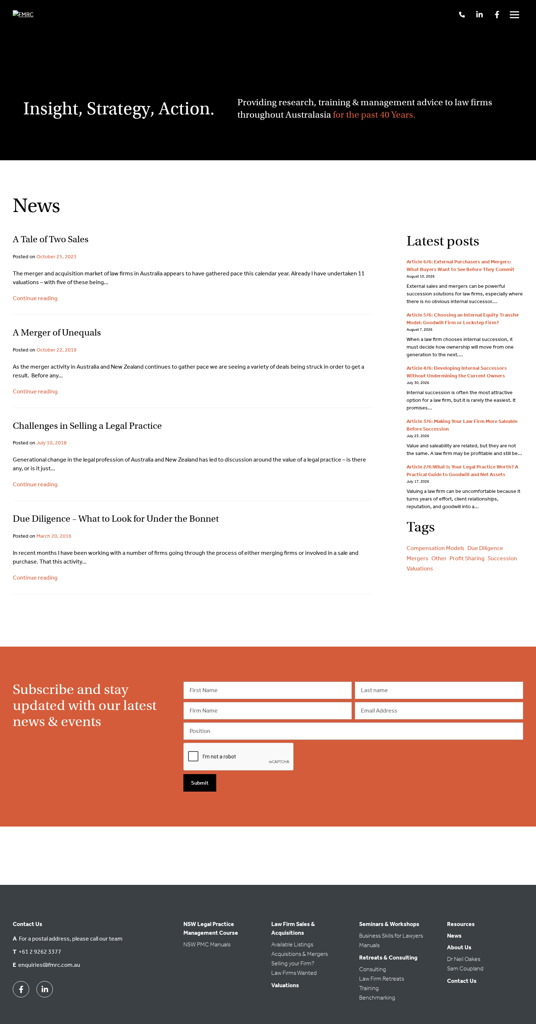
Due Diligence (485, 548)
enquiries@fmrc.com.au (49, 964)
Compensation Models (436, 548)
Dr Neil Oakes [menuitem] (463, 959)
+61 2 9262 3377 (40, 951)
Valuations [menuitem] (285, 985)
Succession (502, 558)
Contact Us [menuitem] (462, 980)
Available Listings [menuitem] (292, 944)
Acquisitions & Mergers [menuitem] (299, 953)
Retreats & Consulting (388, 957)
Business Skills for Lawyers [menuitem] (391, 935)
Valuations (420, 568)
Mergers (417, 558)
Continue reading (35, 298)
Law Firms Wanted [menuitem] (294, 972)
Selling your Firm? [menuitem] (292, 963)
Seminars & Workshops (389, 924)
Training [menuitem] (369, 988)
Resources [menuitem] (461, 924)
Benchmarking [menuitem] (377, 997)
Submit (200, 783)
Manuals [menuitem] (369, 945)
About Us (459, 947)
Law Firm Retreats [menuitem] (381, 978)
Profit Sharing (467, 558)
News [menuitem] (454, 935)
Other (439, 558)
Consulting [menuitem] (372, 969)
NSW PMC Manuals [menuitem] (206, 944)
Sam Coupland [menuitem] (465, 968)
